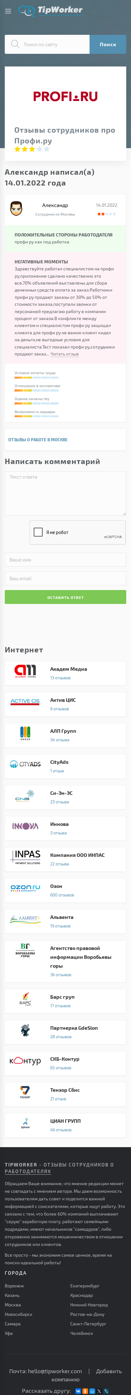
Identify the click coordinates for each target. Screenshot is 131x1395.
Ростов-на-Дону (87, 1314)
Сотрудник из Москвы (55, 214)
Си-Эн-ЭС (65, 797)
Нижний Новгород (89, 1304)
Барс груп (65, 1001)
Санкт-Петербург (88, 1323)
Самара (13, 1323)
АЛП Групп (65, 735)
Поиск (108, 44)
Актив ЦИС (65, 704)
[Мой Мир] (92, 1391)
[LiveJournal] (106, 1391)
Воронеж (14, 1285)
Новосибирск (18, 1314)
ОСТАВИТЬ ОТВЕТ (65, 597)
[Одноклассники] (85, 1391)
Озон (65, 890)
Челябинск (81, 1333)
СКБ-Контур (65, 1063)
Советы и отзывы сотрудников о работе (50, 11)
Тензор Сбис (65, 1094)
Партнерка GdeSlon (65, 1032)
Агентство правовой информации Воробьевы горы (65, 961)
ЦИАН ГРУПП (65, 1125)
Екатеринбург (85, 1285)
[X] (99, 1391)
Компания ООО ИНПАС (65, 859)
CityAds (65, 766)
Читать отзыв (65, 353)
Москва (13, 1304)
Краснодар (81, 1295)
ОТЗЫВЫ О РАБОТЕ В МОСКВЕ (38, 439)
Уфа (9, 1333)
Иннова (65, 828)
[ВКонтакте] (78, 1391)
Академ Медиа (65, 673)
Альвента (65, 921)
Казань (12, 1295)
